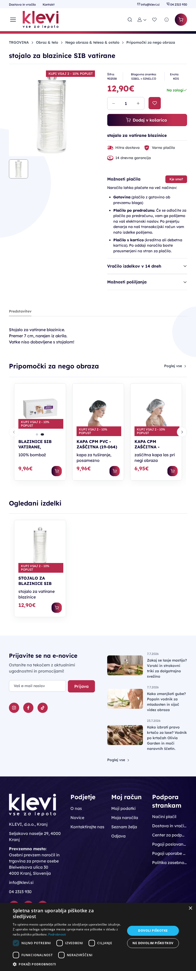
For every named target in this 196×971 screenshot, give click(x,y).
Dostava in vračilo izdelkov (169, 825)
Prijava (81, 686)
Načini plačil (164, 816)
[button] (142, 20)
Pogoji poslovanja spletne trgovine (169, 844)
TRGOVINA (19, 42)
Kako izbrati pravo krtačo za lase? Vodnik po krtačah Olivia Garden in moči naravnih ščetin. (167, 738)
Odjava (118, 835)
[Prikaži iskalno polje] (130, 20)
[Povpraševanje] (167, 20)
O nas (76, 808)
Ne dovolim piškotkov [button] (152, 943)
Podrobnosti (57, 934)
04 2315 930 (178, 4)
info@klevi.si (150, 4)
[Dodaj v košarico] (57, 471)
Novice (77, 817)
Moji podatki (123, 808)
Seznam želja (124, 826)
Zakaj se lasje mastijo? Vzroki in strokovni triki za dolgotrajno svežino (167, 668)
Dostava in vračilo (22, 4)
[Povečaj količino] (138, 103)
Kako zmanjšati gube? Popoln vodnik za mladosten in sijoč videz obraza (166, 701)
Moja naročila (124, 817)
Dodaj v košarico (150, 120)
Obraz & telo (47, 42)
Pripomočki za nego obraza (150, 42)
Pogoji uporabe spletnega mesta (169, 853)
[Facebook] (28, 708)
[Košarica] (181, 20)
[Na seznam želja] (155, 103)
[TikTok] (43, 708)
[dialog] (98, 937)
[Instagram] (14, 708)
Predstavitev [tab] (20, 311)
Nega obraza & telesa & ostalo (92, 42)
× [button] (190, 908)
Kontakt (49, 4)
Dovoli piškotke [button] (153, 930)
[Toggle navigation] (13, 19)
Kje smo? (176, 179)
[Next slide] (182, 432)
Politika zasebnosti (169, 862)
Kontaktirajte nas (87, 826)
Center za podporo (169, 834)
